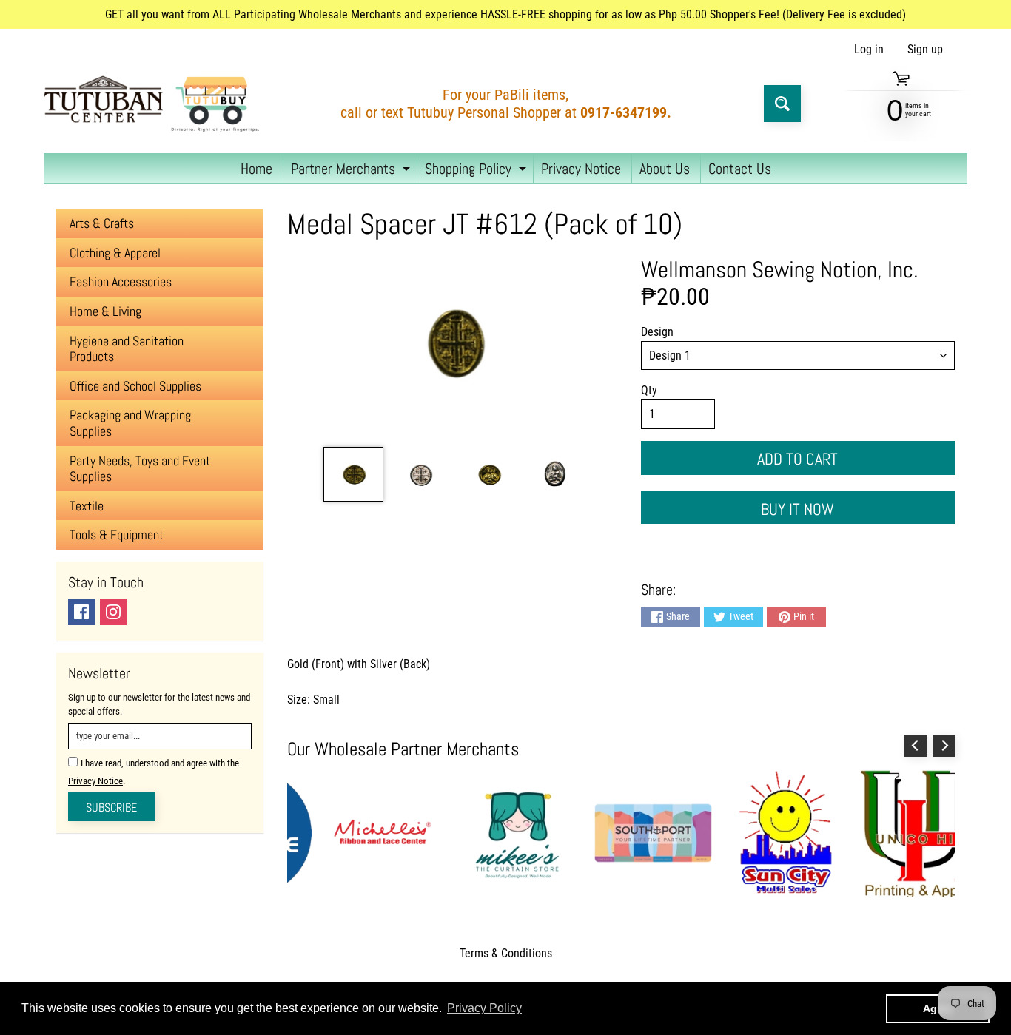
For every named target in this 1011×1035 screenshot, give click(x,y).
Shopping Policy (477, 171)
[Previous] (915, 746)
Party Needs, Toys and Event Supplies (140, 468)
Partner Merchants (352, 171)
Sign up (925, 49)
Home (256, 168)
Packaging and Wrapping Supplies (130, 422)
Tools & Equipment (117, 534)
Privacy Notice (581, 168)
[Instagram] (113, 612)
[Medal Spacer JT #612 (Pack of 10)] (353, 474)
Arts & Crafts (102, 223)
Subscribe (111, 807)
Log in (869, 49)
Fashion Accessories (121, 281)
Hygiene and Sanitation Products (127, 348)
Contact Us (739, 168)
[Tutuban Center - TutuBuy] (155, 103)
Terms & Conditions (506, 953)
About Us (664, 168)
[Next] (944, 746)
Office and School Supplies (135, 385)
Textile (87, 505)
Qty (649, 390)
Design (657, 332)
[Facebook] (81, 612)
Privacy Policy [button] (484, 1008)
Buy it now (797, 509)
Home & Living (105, 311)
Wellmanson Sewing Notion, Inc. (779, 269)
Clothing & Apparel (115, 252)
